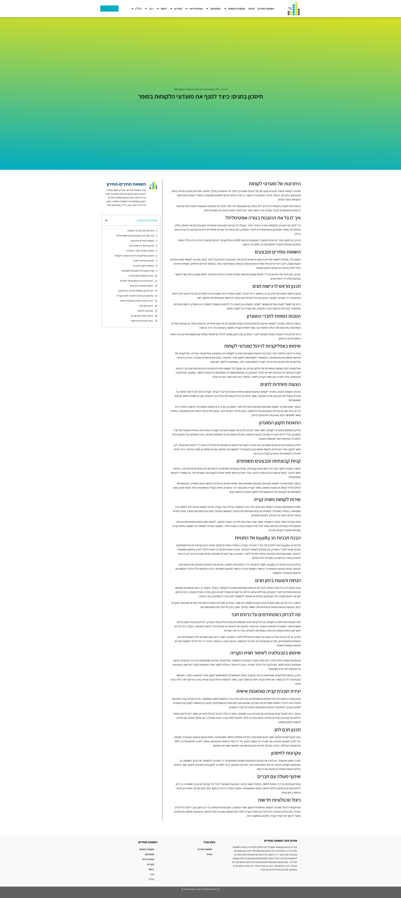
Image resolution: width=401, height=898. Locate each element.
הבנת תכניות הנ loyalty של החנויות (136, 280)
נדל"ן (138, 8)
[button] (106, 220)
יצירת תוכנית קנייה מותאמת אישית (136, 300)
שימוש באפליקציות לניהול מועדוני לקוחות (134, 255)
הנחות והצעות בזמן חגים (141, 285)
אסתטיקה (215, 8)
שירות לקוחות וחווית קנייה (141, 275)
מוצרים (178, 8)
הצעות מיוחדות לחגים (143, 260)
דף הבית (224, 89)
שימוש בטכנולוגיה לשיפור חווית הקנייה (135, 295)
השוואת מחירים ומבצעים (142, 240)
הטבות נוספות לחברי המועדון (140, 250)
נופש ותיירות (196, 8)
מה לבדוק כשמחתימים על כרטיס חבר (135, 290)
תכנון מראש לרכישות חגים (141, 245)
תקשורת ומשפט (236, 8)
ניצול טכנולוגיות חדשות (142, 320)
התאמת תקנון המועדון (143, 265)
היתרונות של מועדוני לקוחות (140, 230)
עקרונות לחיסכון (145, 310)
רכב (151, 8)
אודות (251, 8)
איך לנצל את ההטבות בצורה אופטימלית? (135, 235)
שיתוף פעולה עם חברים (142, 315)
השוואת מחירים (266, 8)
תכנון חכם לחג (146, 305)
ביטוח (164, 8)
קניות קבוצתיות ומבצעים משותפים (138, 270)
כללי (217, 89)
